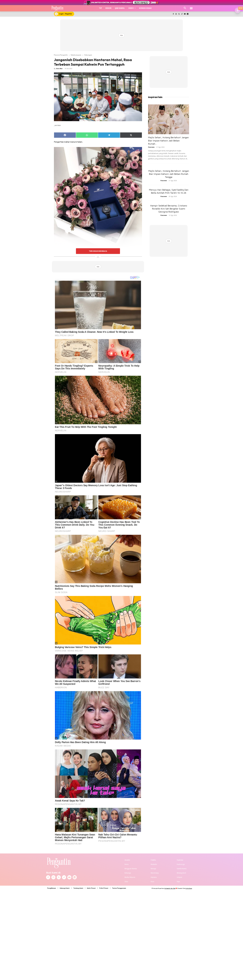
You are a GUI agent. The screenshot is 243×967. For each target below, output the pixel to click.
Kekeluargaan (76, 55)
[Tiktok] (181, 14)
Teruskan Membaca (98, 251)
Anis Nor (59, 68)
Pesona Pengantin (61, 55)
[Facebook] (173, 14)
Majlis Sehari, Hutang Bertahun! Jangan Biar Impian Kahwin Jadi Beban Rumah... (168, 140)
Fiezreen (151, 147)
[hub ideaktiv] (191, 7)
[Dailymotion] (187, 14)
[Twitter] (179, 14)
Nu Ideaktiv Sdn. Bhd (170, 888)
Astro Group (189, 888)
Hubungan (88, 55)
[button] (185, 8)
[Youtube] (184, 14)
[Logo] (57, 8)
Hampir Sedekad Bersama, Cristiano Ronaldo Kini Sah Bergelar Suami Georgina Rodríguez (168, 208)
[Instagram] (176, 14)
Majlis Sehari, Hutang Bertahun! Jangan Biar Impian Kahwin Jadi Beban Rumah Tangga (168, 174)
